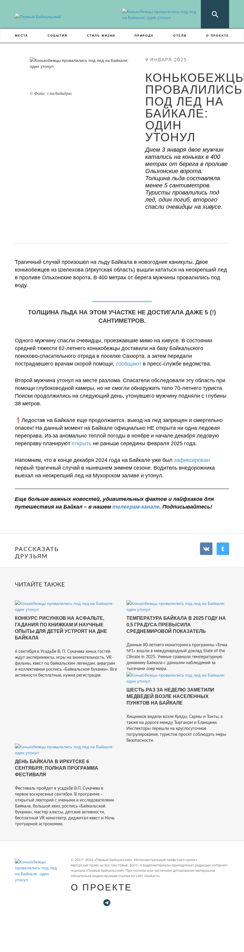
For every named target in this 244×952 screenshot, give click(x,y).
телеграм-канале (135, 507)
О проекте (217, 35)
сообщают (128, 364)
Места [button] (21, 35)
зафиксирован (192, 460)
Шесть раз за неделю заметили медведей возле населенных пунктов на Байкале (170, 696)
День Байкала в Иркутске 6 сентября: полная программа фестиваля (56, 768)
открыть (80, 443)
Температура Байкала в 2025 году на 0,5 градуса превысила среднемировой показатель (176, 625)
